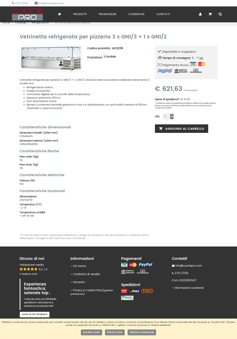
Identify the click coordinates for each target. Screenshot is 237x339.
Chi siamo (79, 266)
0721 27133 (21, 3)
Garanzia (79, 282)
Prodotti (80, 14)
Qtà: (157, 116)
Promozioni (107, 14)
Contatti (163, 14)
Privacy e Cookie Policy (88, 290)
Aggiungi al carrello (184, 128)
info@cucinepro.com (51, 3)
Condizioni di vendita (86, 274)
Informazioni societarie (189, 288)
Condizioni (136, 14)
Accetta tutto (91, 332)
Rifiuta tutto (115, 332)
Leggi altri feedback (34, 314)
